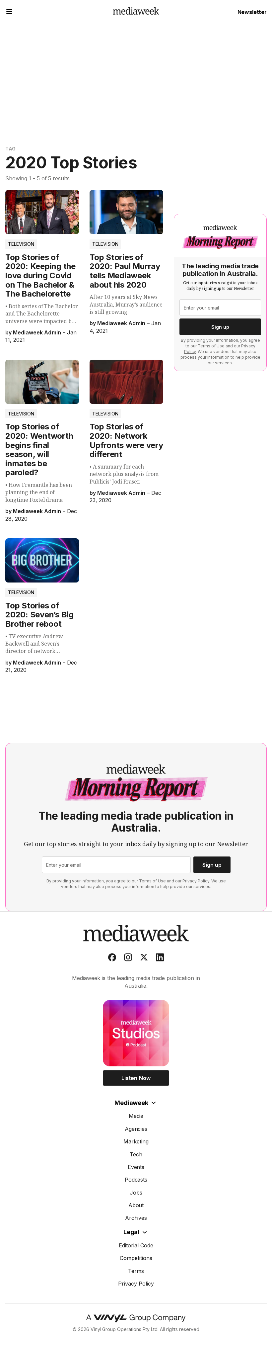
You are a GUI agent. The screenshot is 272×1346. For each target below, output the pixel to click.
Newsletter (252, 12)
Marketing (136, 1141)
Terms (136, 1271)
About (136, 1205)
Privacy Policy (195, 880)
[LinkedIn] (160, 958)
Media (136, 1116)
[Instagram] (128, 958)
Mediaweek (131, 1102)
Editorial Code (136, 1245)
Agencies (136, 1128)
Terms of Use (211, 345)
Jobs (136, 1192)
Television (21, 244)
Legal (131, 1231)
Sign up (220, 327)
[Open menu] (9, 12)
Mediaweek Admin (37, 332)
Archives (136, 1217)
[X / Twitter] (144, 958)
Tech (136, 1154)
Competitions (136, 1258)
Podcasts (136, 1179)
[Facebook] (112, 958)
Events (136, 1167)
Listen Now (135, 1078)
